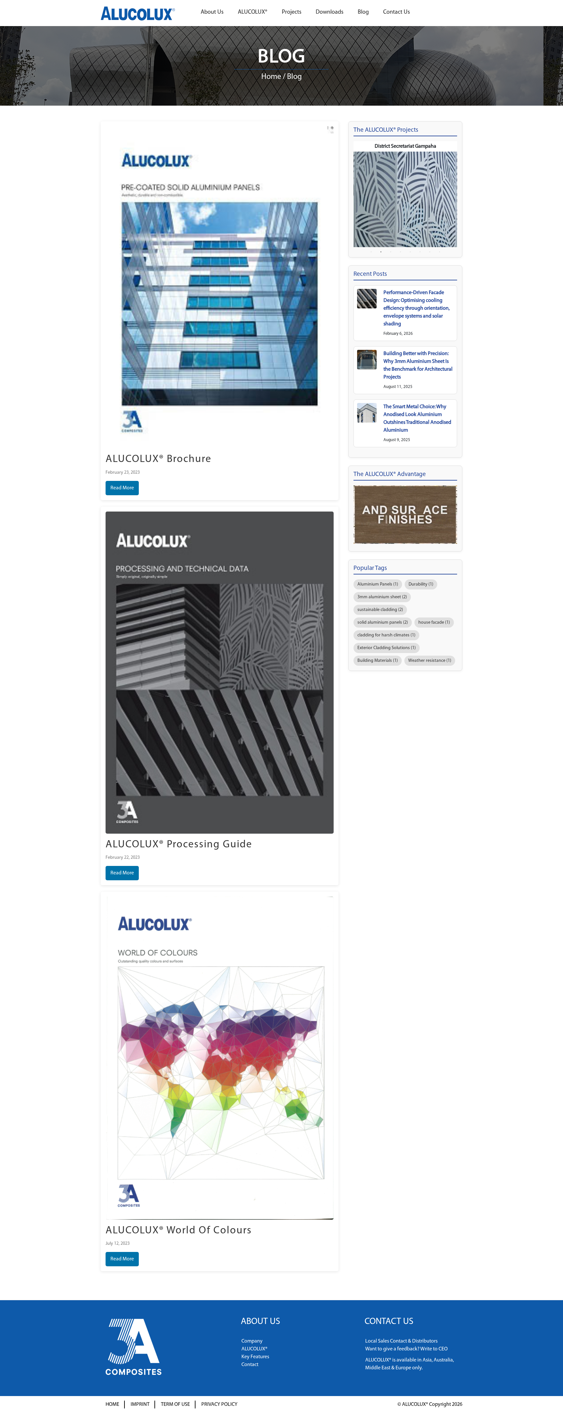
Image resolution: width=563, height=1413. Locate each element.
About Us (212, 12)
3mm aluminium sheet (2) (382, 597)
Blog (363, 12)
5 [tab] (410, 252)
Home (271, 77)
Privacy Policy (219, 1404)
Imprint (140, 1404)
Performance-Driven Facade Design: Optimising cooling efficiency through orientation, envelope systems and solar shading (416, 308)
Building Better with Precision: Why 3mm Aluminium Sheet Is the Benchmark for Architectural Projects (418, 365)
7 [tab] (429, 252)
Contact (249, 1364)
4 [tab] (400, 252)
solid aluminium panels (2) (382, 622)
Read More (122, 488)
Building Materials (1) (377, 660)
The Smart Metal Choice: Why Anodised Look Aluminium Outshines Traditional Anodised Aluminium (417, 418)
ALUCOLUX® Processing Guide (179, 845)
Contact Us (396, 12)
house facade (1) (434, 622)
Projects (291, 12)
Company (252, 1341)
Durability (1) (421, 584)
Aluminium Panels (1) (377, 584)
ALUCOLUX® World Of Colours (179, 1231)
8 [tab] (439, 252)
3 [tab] (390, 252)
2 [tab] (381, 252)
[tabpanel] (405, 194)
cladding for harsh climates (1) (386, 635)
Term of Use (175, 1404)
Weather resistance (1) (429, 660)
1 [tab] (371, 252)
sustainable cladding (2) (380, 609)
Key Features (255, 1357)
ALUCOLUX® (252, 12)
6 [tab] (420, 252)
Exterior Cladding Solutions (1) (386, 648)
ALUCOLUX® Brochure (158, 459)
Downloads (329, 12)
